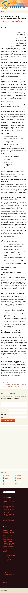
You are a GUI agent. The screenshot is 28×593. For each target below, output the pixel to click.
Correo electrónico (4, 413)
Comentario (4, 401)
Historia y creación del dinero (9, 382)
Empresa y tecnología (7, 562)
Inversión (3, 22)
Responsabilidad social (15, 22)
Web (2, 417)
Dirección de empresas (7, 541)
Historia (7, 481)
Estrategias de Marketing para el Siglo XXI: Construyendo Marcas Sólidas (9, 516)
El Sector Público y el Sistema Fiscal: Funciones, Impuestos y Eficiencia (8, 501)
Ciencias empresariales (7, 539)
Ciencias (7, 475)
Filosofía (19, 481)
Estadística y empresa (7, 566)
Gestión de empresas (7, 569)
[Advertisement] (8, 37)
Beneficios (14, 21)
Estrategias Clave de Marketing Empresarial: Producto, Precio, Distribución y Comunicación (14, 385)
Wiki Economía (5, 590)
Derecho (7, 484)
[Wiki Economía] (14, 5)
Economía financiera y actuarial (9, 555)
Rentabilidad (7, 22)
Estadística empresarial (7, 564)
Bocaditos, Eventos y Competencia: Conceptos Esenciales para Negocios (8, 506)
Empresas (18, 21)
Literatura (19, 478)
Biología (19, 475)
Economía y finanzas (6, 557)
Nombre (3, 410)
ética (22, 21)
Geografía (7, 478)
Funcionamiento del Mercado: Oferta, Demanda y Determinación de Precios (8, 511)
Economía (19, 484)
